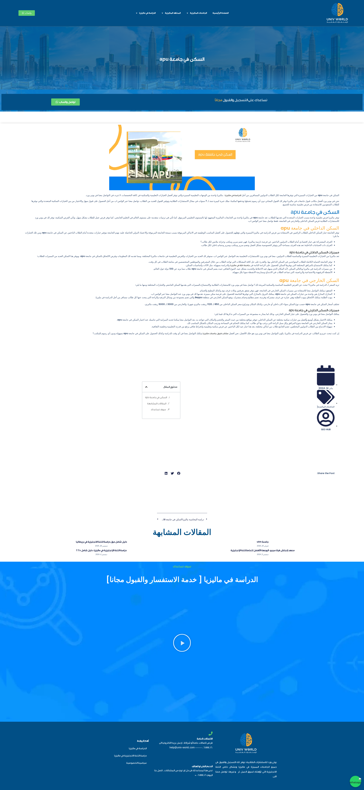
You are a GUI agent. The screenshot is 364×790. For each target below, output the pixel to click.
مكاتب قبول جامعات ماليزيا (215, 333)
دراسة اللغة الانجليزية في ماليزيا (130, 755)
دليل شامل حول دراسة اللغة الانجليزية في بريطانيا (101, 541)
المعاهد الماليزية (173, 13)
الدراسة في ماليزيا (147, 13)
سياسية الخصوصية (136, 763)
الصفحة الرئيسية (220, 13)
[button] (146, 387)
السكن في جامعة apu (182, 59)
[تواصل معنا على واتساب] (355, 781)
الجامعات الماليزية (198, 13)
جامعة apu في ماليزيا (240, 265)
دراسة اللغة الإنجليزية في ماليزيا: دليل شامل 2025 (101, 550)
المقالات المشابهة (156, 403)
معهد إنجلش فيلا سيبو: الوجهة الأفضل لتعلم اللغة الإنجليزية (263, 550)
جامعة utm (262, 541)
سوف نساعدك (158, 409)
